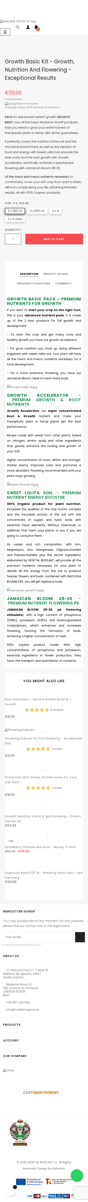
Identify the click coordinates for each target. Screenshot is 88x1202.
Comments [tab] (63, 283)
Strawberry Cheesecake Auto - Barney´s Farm (40, 847)
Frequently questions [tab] (33, 283)
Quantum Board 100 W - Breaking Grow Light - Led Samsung (44, 875)
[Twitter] (16, 1016)
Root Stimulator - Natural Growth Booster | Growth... (38, 701)
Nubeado (58, 1168)
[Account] (28, 28)
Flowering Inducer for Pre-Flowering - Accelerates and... (43, 740)
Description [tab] (29, 274)
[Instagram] (25, 1016)
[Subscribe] (80, 937)
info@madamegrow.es (22, 1010)
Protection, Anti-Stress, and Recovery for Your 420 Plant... (41, 779)
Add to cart (54, 239)
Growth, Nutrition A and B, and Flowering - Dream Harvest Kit (43, 818)
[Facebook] (7, 1016)
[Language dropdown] (4, 15)
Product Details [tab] (55, 274)
